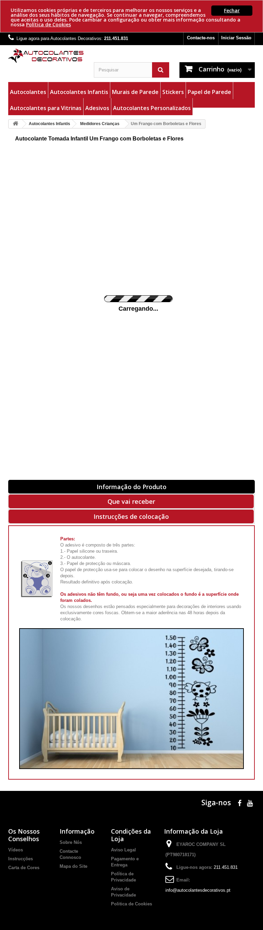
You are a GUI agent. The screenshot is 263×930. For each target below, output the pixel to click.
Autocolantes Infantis (79, 92)
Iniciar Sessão (236, 37)
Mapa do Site (73, 866)
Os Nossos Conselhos (24, 835)
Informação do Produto (131, 487)
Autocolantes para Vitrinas (46, 108)
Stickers (173, 92)
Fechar (232, 10)
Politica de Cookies (131, 903)
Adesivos (97, 108)
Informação (77, 831)
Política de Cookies (48, 24)
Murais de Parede (135, 92)
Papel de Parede (209, 92)
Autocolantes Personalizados (152, 108)
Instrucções (20, 858)
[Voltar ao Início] (15, 124)
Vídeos (15, 849)
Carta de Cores (23, 867)
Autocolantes (28, 92)
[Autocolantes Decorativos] (46, 55)
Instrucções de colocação (131, 516)
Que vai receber (131, 501)
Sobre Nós (71, 842)
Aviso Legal (123, 849)
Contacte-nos (201, 37)
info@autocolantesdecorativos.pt (197, 890)
